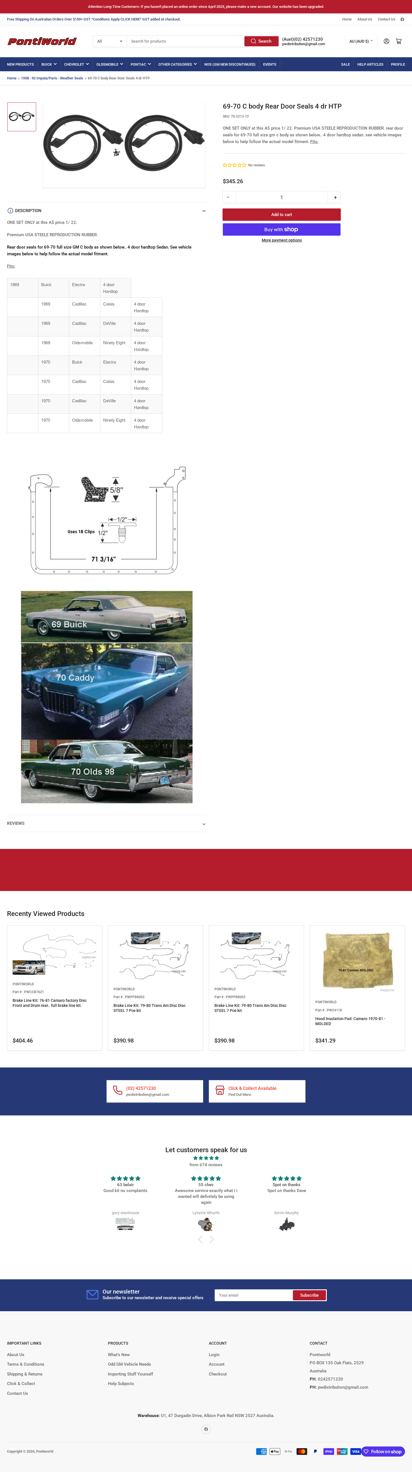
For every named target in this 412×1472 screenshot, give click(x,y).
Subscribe (309, 1295)
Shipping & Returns (25, 1374)
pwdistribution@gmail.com (303, 44)
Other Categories (175, 64)
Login (214, 1354)
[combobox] (203, 41)
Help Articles (370, 64)
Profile (398, 64)
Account (216, 1364)
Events (269, 64)
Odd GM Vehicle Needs (129, 1364)
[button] (235, 165)
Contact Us (386, 19)
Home (347, 19)
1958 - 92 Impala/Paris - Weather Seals (52, 78)
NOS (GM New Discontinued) (230, 64)
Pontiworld (44, 1451)
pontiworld (23, 984)
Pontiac (138, 64)
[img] (206, 1158)
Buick (46, 64)
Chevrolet (74, 64)
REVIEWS (15, 823)
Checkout (218, 1374)
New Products (20, 64)
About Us (364, 19)
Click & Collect (21, 1383)
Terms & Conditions (25, 1364)
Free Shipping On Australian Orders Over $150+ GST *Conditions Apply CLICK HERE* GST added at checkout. (94, 19)
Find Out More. (240, 1094)
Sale (345, 64)
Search (264, 41)
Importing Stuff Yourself (130, 1374)
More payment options (282, 240)
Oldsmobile (107, 64)
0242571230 (330, 1379)
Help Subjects (121, 1383)
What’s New (119, 1354)
